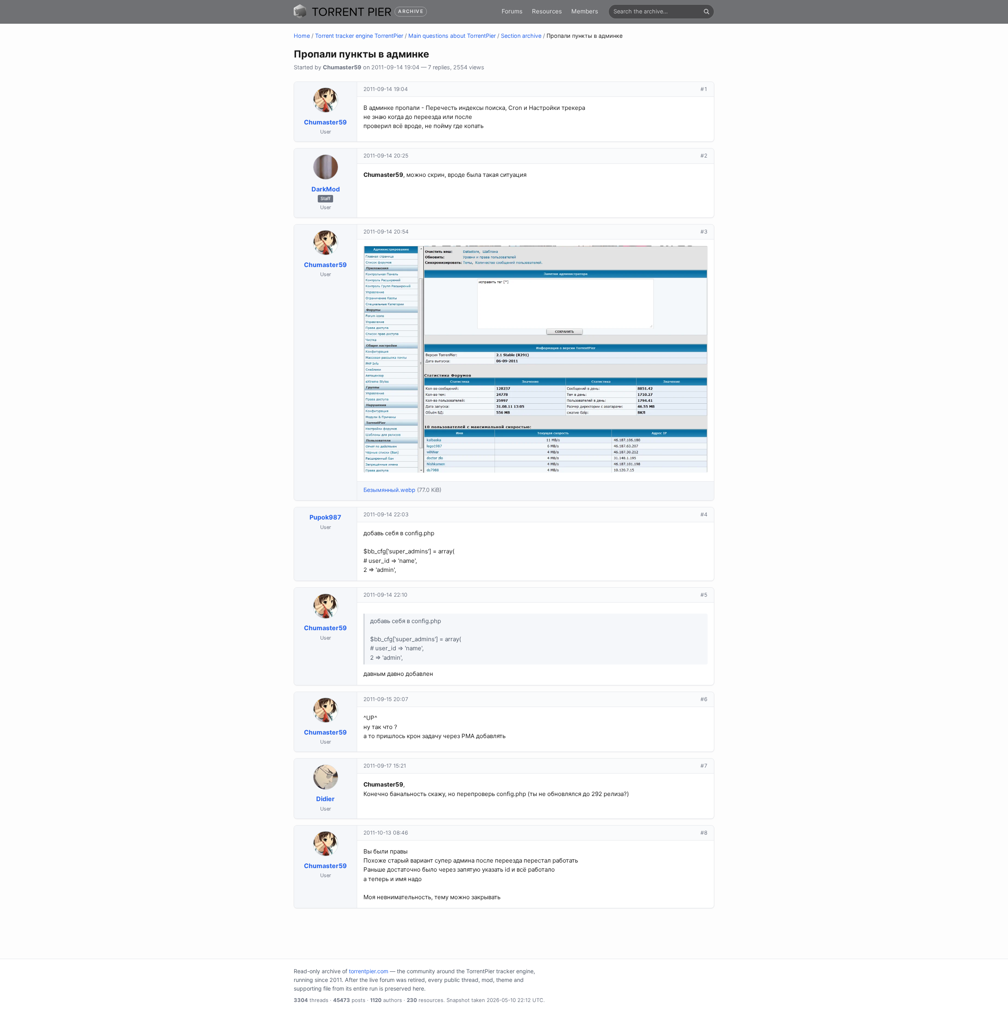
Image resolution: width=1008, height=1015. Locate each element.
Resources (547, 11)
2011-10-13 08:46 (385, 832)
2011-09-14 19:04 (385, 89)
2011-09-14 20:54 (386, 231)
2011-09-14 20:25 (385, 155)
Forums (512, 11)
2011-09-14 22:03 (386, 514)
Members (584, 11)
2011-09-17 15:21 (384, 766)
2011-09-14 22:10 (385, 595)
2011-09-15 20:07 (385, 699)
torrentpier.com (368, 971)
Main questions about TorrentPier (452, 35)
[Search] (706, 11)
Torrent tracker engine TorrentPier (359, 35)
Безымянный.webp (389, 489)
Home (302, 35)
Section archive (521, 35)
